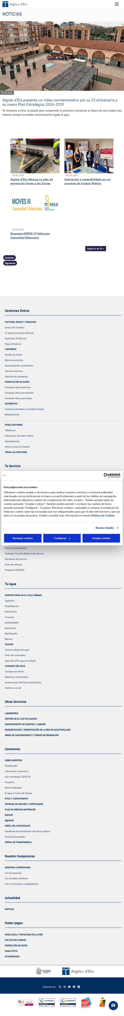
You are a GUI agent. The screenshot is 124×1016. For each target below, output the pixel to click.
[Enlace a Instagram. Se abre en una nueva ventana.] (64, 986)
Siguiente (10, 263)
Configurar (60, 538)
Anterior (9, 257)
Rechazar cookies (23, 538)
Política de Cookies (103, 515)
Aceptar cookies (101, 538)
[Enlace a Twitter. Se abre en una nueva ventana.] (60, 986)
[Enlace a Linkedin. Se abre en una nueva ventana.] (79, 986)
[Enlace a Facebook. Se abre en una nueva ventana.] (74, 986)
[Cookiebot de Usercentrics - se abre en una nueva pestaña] (106, 475)
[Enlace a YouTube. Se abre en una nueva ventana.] (69, 986)
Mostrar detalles (105, 528)
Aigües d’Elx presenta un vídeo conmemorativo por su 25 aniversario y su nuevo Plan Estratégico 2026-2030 (59, 102)
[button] (95, 248)
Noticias (9, 909)
